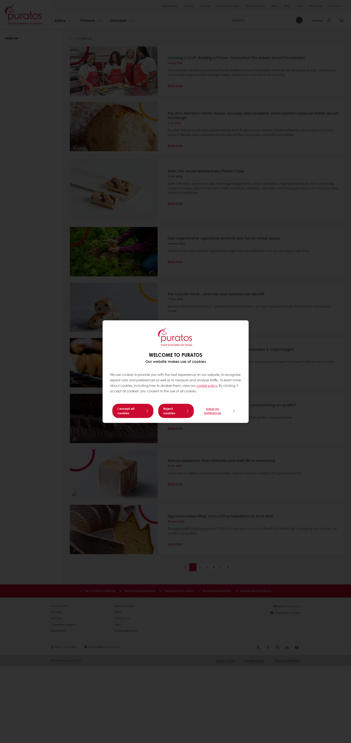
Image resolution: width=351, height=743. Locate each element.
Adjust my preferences (212, 411)
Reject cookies (169, 410)
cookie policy (206, 385)
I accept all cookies (125, 410)
